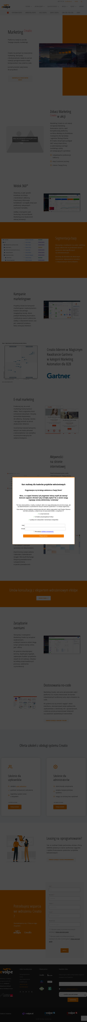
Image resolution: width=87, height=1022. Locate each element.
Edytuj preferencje (57, 517)
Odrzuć (43, 517)
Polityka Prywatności (42, 521)
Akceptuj (29, 517)
